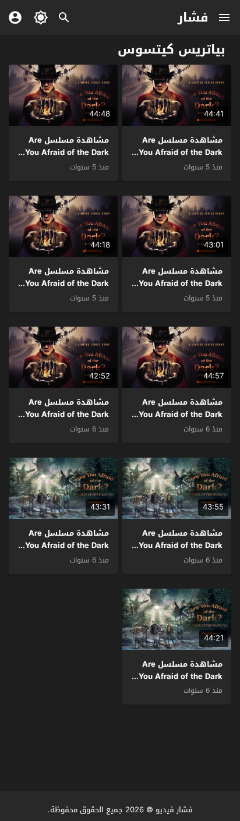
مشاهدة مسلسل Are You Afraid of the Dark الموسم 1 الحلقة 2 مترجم (67, 551)
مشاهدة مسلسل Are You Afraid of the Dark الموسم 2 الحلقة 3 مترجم (67, 289)
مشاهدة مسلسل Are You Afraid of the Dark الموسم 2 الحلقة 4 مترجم (181, 289)
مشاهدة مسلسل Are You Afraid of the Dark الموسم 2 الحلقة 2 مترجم (181, 420)
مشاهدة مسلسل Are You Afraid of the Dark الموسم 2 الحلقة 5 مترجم (67, 158)
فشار (193, 17)
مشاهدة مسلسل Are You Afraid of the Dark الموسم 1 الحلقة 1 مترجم (177, 676)
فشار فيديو (174, 809)
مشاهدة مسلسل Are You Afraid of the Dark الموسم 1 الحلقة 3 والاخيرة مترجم (181, 551)
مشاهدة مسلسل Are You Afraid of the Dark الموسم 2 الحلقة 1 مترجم (67, 420)
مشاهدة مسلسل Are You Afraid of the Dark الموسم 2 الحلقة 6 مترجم (181, 158)
